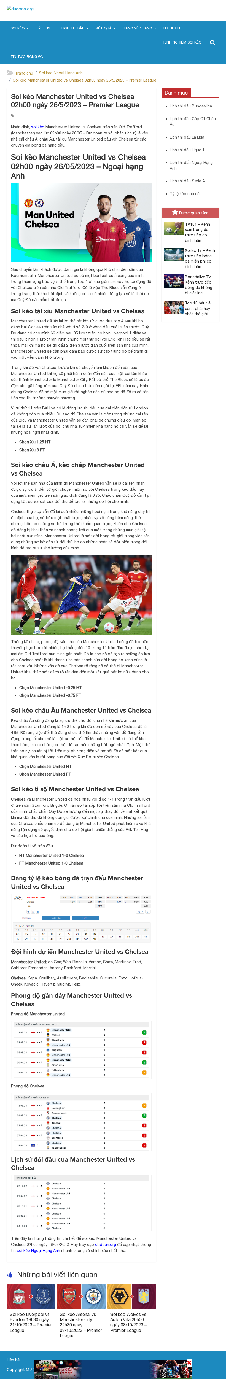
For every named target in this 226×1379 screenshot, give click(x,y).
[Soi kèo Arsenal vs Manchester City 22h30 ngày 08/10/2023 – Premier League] (81, 1286)
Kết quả (104, 28)
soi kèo (37, 127)
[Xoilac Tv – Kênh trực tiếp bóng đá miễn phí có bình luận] (173, 251)
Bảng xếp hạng (137, 28)
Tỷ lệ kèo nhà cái (185, 193)
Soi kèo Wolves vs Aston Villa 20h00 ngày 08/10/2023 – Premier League (128, 1322)
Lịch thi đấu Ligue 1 (187, 150)
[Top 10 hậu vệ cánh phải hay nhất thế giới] (173, 303)
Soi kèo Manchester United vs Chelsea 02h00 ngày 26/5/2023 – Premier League (84, 80)
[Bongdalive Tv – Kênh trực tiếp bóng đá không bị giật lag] (173, 277)
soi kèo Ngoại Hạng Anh (38, 1250)
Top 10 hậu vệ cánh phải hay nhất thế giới (198, 308)
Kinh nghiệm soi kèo (182, 42)
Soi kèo (17, 28)
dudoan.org (105, 1244)
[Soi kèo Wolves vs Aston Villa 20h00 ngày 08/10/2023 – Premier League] (131, 1286)
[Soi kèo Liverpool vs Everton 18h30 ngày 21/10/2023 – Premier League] (31, 1286)
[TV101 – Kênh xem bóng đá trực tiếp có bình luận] (173, 225)
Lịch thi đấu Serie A (187, 181)
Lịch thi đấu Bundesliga (191, 106)
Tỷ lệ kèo (45, 28)
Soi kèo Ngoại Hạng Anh (61, 73)
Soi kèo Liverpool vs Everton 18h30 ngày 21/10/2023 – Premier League (31, 1322)
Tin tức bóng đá (26, 57)
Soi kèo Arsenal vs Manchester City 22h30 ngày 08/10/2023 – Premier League (81, 1325)
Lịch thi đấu (73, 28)
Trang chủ (24, 73)
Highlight (172, 28)
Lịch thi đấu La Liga (187, 137)
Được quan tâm (193, 213)
